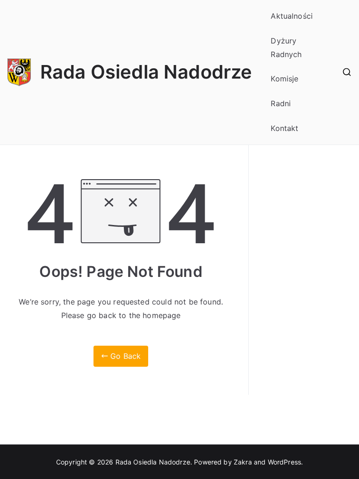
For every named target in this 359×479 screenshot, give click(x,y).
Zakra (243, 462)
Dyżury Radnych (286, 47)
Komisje (284, 78)
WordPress (284, 462)
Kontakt (284, 128)
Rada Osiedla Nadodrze (146, 71)
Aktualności (292, 16)
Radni (281, 103)
